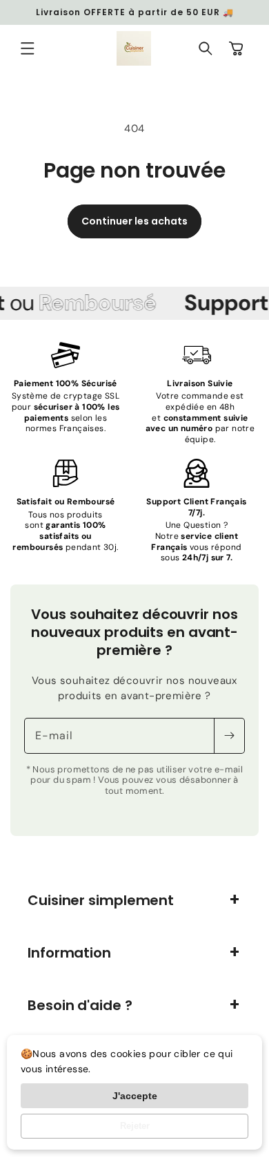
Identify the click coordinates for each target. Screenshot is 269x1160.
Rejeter (135, 1126)
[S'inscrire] (229, 736)
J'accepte (134, 1095)
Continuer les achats (134, 221)
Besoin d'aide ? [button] (80, 1005)
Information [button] (69, 952)
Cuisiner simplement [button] (101, 900)
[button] (27, 48)
